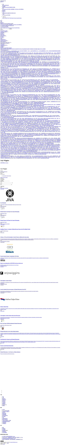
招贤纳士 (22, 9)
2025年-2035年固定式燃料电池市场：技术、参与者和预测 (25, 101)
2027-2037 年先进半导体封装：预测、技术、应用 (10, 111)
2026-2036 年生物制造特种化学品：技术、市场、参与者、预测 (34, 94)
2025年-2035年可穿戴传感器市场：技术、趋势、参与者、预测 (36, 143)
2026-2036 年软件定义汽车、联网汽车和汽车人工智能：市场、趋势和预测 (37, 90)
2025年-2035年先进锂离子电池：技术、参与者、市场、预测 (34, 79)
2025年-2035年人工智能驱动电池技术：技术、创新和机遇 (26, 69)
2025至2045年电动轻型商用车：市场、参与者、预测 (9, 83)
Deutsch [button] (10, 27)
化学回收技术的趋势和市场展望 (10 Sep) (9, 438)
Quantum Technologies (3, 40)
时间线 (14, 7)
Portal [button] (1, 25)
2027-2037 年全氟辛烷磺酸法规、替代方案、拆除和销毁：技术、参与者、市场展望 (22, 103)
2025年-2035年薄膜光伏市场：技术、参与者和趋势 (38, 96)
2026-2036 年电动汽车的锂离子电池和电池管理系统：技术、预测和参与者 (13, 72)
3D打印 (1, 29)
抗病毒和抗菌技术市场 (7, 104)
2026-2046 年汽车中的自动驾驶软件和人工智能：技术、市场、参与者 (38, 120)
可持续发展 (2, 44)
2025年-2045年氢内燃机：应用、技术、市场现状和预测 (29, 98)
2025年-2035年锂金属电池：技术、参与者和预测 (17, 73)
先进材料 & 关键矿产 (3, 31)
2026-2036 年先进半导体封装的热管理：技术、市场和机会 (37, 135)
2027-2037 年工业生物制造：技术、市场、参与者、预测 (13, 60)
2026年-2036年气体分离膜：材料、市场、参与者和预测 (15, 97)
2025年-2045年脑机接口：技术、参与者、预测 (48, 138)
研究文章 (7, 7)
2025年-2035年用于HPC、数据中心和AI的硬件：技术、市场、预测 (29, 129)
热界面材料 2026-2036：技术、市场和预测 (21, 135)
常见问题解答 (4, 432)
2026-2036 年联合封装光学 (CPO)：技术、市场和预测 (43, 111)
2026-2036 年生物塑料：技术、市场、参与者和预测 (34, 144)
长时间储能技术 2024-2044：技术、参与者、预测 (34, 73)
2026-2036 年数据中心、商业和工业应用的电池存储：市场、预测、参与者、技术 (43, 127)
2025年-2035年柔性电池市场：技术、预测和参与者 (52, 71)
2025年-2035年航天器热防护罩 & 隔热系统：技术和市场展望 (36, 59)
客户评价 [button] (6, 24)
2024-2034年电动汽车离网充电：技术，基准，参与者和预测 (31, 87)
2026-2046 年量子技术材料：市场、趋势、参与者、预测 (49, 63)
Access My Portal (4, 177)
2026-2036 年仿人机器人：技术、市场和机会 (46, 122)
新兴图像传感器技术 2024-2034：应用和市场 (23, 139)
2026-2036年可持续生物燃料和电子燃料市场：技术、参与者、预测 (34, 150)
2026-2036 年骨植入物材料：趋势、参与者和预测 (17, 62)
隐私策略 (3, 430)
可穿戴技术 (4, 423)
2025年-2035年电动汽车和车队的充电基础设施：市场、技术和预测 (36, 81)
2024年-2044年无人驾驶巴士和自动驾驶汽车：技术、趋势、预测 (18, 89)
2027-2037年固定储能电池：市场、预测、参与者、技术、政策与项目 (28, 70)
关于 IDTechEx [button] (2, 24)
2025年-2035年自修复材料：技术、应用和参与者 (28, 65)
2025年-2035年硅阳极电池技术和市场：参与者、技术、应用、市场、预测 (12, 75)
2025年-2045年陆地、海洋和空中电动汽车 (18, 84)
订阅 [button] (1, 21)
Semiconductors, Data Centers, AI (5, 42)
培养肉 (7, 103)
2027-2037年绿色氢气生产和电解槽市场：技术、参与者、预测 (35, 97)
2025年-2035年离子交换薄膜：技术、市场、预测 (31, 60)
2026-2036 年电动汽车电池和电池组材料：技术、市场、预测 (36, 62)
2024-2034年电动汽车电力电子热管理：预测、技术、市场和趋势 (36, 91)
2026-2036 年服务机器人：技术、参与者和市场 (39, 125)
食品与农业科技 (3, 35)
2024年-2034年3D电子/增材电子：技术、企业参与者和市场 (28, 115)
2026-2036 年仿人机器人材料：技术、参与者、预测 (13, 63)
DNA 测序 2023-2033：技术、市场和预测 (53, 104)
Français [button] (13, 27)
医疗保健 (1, 36)
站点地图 (3, 429)
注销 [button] (13, 25)
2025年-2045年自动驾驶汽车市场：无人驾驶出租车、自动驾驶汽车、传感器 (40, 80)
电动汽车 (1, 33)
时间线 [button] (12, 23)
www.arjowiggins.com (3, 171)
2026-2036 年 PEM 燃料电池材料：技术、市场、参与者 (31, 63)
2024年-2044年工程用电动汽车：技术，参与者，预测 (47, 83)
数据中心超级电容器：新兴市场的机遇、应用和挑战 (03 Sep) (12, 439)
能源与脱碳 (2, 34)
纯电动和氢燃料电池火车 (20, 81)
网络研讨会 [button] (2, 23)
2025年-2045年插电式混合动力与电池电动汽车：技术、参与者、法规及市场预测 (14, 88)
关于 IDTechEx (4, 9)
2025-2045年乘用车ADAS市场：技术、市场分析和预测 (50, 87)
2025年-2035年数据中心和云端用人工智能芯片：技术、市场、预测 (39, 126)
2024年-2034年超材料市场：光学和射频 (40, 64)
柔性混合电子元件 (21, 116)
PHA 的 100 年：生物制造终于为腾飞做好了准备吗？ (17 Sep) (12, 437)
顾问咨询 (7, 5)
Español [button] (16, 27)
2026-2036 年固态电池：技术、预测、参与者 (51, 75)
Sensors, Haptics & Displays (4, 43)
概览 (3, 427)
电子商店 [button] (10, 25)
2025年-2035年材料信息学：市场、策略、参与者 (8, 64)
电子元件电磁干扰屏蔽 (4, 59)
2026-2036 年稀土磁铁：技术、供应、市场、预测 (12, 65)
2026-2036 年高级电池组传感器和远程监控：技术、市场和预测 (45, 68)
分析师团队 (12, 9)
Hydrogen (1, 37)
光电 (1, 38)
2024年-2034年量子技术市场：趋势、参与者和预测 (32, 119)
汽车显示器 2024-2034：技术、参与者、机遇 (26, 111)
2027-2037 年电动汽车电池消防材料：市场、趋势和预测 (35, 84)
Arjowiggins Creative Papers (6, 175)
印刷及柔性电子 (3, 39)
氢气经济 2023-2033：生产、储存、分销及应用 (11, 98)
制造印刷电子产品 (42, 116)
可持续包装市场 (8, 151)
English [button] (1, 27)
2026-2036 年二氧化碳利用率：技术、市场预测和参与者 (43, 145)
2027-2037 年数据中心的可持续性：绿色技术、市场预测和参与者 (46, 101)
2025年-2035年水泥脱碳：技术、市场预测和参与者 (21, 96)
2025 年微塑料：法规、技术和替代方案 (18, 148)
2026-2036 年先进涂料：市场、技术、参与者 (16, 79)
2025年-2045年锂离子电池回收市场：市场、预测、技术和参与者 (11, 61)
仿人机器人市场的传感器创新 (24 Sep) (8, 436)
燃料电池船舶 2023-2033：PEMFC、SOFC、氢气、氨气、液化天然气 (12, 85)
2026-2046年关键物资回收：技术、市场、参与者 (18, 58)
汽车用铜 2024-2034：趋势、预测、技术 (43, 57)
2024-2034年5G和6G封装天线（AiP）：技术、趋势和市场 (19, 127)
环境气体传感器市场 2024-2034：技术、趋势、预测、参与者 (42, 139)
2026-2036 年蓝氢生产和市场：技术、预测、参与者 (35, 106)
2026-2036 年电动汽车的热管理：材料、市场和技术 (16, 91)
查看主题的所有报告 (14, 66)
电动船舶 (58, 82)
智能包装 (5, 117)
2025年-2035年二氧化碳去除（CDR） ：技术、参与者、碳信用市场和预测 (41, 95)
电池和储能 (2, 32)
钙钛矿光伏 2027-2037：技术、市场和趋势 (12, 100)
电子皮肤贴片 (3, 105)
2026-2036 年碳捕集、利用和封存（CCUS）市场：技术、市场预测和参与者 (15, 95)
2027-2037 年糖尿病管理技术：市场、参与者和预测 (20, 104)
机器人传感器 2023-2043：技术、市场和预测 (23, 125)
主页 (1, 162)
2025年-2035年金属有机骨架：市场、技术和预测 (25, 64)
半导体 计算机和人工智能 (6, 420)
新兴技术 (3, 400)
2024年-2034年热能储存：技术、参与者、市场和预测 (44, 76)
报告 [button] (1, 20)
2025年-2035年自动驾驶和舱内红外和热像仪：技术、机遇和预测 (20, 123)
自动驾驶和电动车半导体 (56, 89)
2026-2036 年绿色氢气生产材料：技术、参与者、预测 (47, 98)
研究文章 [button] (5, 23)
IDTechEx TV (4, 404)
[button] (3, 4)
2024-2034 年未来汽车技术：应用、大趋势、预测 (50, 85)
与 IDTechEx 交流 (17, 9)
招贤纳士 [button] (20, 24)
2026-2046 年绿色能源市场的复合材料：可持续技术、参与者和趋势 (26, 146)
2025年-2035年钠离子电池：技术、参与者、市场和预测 (34, 75)
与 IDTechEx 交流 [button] (15, 24)
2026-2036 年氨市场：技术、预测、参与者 (17, 94)
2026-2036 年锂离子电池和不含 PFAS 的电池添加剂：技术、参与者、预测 (22, 68)
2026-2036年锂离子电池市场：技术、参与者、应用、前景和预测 (36, 72)
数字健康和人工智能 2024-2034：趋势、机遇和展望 (37, 104)
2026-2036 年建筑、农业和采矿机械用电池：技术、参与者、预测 (47, 69)
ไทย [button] (8, 27)
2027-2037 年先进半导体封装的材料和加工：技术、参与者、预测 (22, 130)
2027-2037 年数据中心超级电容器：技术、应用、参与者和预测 (24, 76)
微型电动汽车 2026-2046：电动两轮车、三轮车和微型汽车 (11, 87)
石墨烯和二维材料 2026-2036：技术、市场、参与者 (17, 59)
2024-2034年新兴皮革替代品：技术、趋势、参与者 (51, 58)
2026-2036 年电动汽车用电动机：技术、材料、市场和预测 (28, 83)
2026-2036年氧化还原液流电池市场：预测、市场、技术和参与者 (14, 74)
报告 (3, 5)
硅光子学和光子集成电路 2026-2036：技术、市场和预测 (11, 113)
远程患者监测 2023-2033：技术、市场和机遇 (29, 105)
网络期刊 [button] (9, 23)
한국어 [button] (6, 27)
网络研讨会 (4, 7)
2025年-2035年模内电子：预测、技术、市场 (31, 116)
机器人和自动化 (3, 41)
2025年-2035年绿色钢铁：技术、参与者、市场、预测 (32, 107)
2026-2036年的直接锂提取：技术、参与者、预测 (34, 58)
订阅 (5, 5)
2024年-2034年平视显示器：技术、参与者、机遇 (16, 140)
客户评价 (8, 9)
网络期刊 (11, 7)
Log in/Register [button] (2, 26)
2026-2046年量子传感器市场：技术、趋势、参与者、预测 (14, 119)
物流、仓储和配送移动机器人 (12, 124)
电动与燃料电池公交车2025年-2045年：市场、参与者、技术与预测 (27, 82)
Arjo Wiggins (6, 162)
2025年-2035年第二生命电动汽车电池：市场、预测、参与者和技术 (37, 74)
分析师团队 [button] (10, 24)
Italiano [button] (18, 27)
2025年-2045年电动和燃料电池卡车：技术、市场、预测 (47, 82)
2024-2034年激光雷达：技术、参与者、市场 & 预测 (17, 112)
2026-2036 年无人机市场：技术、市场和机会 (8, 82)
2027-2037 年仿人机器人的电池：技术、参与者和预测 (41, 121)
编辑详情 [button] (7, 25)
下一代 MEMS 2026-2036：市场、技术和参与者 (48, 141)
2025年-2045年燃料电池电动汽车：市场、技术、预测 (33, 85)
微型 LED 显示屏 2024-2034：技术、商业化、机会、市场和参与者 (29, 141)
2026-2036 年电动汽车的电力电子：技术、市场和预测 (37, 88)
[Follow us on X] (31, 373)
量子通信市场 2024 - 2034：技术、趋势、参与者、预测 (36, 118)
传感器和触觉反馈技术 (6, 421)
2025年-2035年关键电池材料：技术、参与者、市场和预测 (17, 71)
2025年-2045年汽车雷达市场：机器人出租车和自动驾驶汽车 (16, 120)
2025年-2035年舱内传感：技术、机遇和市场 (31, 140)
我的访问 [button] (3, 25)
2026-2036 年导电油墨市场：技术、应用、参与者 (28, 57)
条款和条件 (4, 431)
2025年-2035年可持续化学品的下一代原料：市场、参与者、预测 (26, 99)
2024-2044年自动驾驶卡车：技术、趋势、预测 (20, 80)
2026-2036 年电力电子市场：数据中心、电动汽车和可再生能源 (17, 131)
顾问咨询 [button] (1, 22)
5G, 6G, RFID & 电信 (3, 30)
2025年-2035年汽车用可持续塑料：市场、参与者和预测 (46, 65)
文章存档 (3, 402)
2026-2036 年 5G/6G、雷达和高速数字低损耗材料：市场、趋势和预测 (34, 61)
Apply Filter (2, 186)
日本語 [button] (4, 27)
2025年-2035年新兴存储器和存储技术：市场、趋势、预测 (41, 128)
